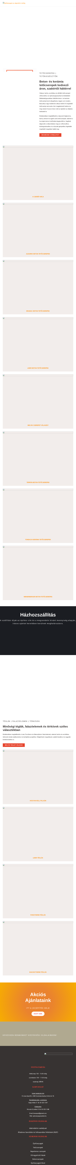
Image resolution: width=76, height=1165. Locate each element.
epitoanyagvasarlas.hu (39, 1116)
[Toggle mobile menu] (72, 3)
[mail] (8, 1041)
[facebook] (4, 1041)
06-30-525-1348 (44, 1109)
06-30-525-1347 (43, 1103)
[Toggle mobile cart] (69, 3)
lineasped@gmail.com (40, 1113)
